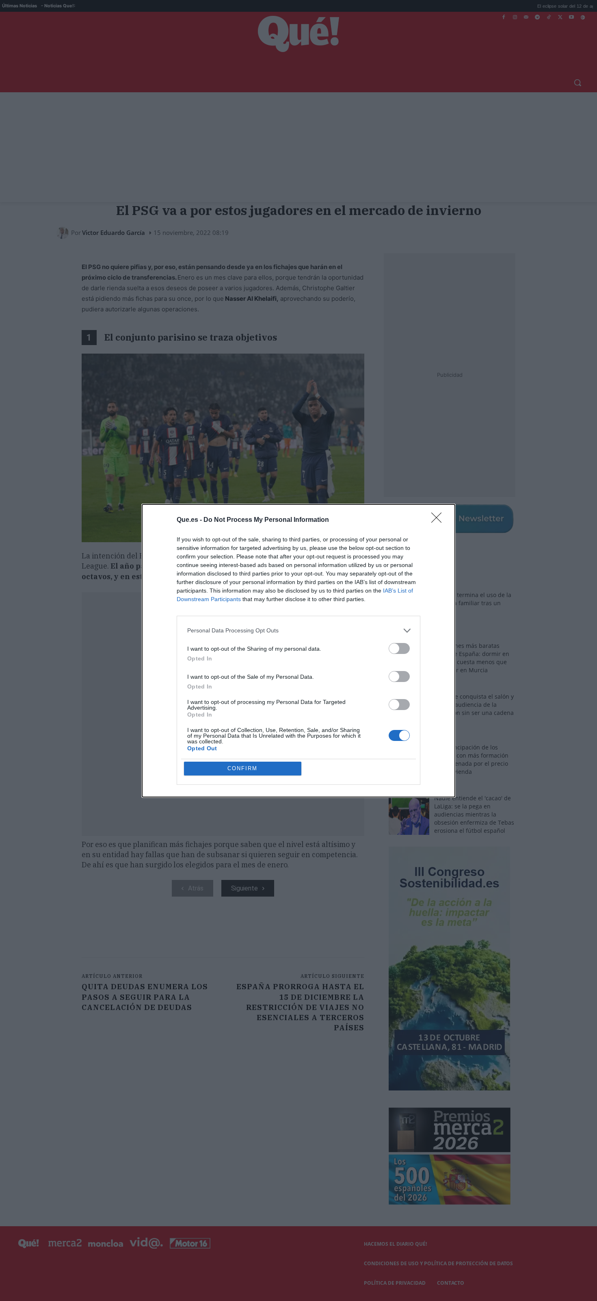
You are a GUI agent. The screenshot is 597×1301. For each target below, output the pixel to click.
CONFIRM (242, 768)
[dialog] (298, 650)
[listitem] (298, 630)
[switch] (399, 648)
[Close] (439, 520)
